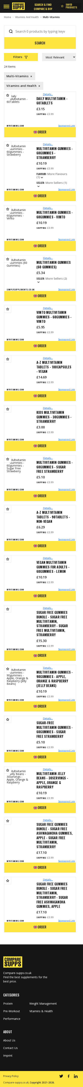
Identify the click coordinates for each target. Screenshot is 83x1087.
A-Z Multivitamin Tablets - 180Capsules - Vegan (53, 367)
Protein (8, 1003)
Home (7, 17)
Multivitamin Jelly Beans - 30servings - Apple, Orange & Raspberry (52, 780)
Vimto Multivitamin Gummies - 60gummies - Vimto (54, 317)
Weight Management (43, 1003)
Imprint (7, 1055)
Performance (11, 1018)
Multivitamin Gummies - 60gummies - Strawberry (54, 153)
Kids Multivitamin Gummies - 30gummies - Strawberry (54, 417)
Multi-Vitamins (51, 17)
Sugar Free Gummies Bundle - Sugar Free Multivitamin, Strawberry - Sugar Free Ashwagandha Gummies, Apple (52, 895)
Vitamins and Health (27, 17)
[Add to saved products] (7, 95)
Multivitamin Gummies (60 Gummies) (53, 264)
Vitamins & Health (41, 1011)
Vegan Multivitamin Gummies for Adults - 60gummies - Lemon (53, 567)
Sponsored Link (66, 125)
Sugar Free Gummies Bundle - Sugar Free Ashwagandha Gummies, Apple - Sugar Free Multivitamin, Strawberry (54, 835)
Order (42, 132)
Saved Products (71, 6)
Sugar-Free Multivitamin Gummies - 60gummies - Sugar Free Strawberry (54, 730)
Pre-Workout (11, 1011)
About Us (9, 1040)
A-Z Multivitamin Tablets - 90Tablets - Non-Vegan (53, 517)
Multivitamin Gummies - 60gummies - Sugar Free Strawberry (54, 467)
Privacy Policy (11, 1076)
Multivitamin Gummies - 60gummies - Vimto (54, 214)
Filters (17, 57)
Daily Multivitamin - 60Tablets (51, 100)
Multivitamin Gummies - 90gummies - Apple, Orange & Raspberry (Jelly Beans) (54, 679)
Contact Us (10, 1048)
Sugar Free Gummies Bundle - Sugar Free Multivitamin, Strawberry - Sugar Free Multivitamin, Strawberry (52, 623)
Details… (48, 94)
